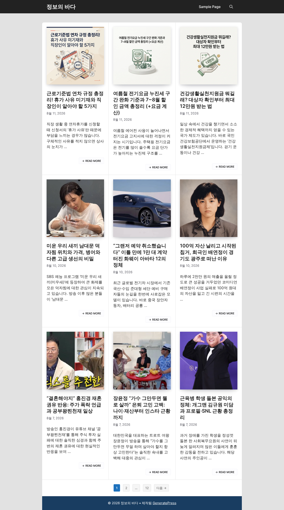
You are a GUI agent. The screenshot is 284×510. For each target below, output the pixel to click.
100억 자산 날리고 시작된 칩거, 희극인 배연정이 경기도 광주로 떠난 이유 (208, 252)
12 (147, 489)
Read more (93, 161)
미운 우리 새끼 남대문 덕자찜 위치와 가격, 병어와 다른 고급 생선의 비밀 (73, 252)
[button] (231, 6)
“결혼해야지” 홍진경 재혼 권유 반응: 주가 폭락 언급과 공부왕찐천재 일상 (74, 404)
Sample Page (210, 6)
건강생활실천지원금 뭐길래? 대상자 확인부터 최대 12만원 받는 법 (207, 99)
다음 (161, 488)
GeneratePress (164, 503)
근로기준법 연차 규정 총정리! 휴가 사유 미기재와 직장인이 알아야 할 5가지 (75, 99)
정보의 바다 (61, 6)
